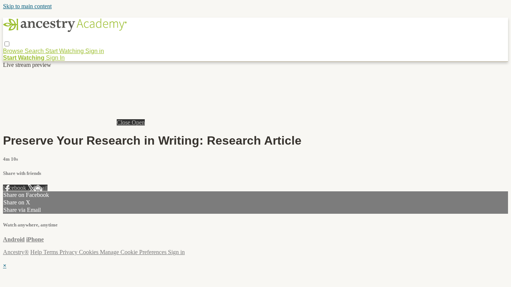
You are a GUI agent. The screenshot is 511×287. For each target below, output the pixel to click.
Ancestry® (16, 252)
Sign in (94, 51)
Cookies (89, 252)
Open (138, 122)
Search (35, 51)
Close (124, 122)
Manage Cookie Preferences (134, 252)
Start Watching (65, 51)
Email (41, 188)
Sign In (55, 58)
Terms (51, 252)
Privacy (69, 252)
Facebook (15, 188)
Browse (14, 51)
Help (36, 252)
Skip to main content (27, 6)
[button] (6, 43)
